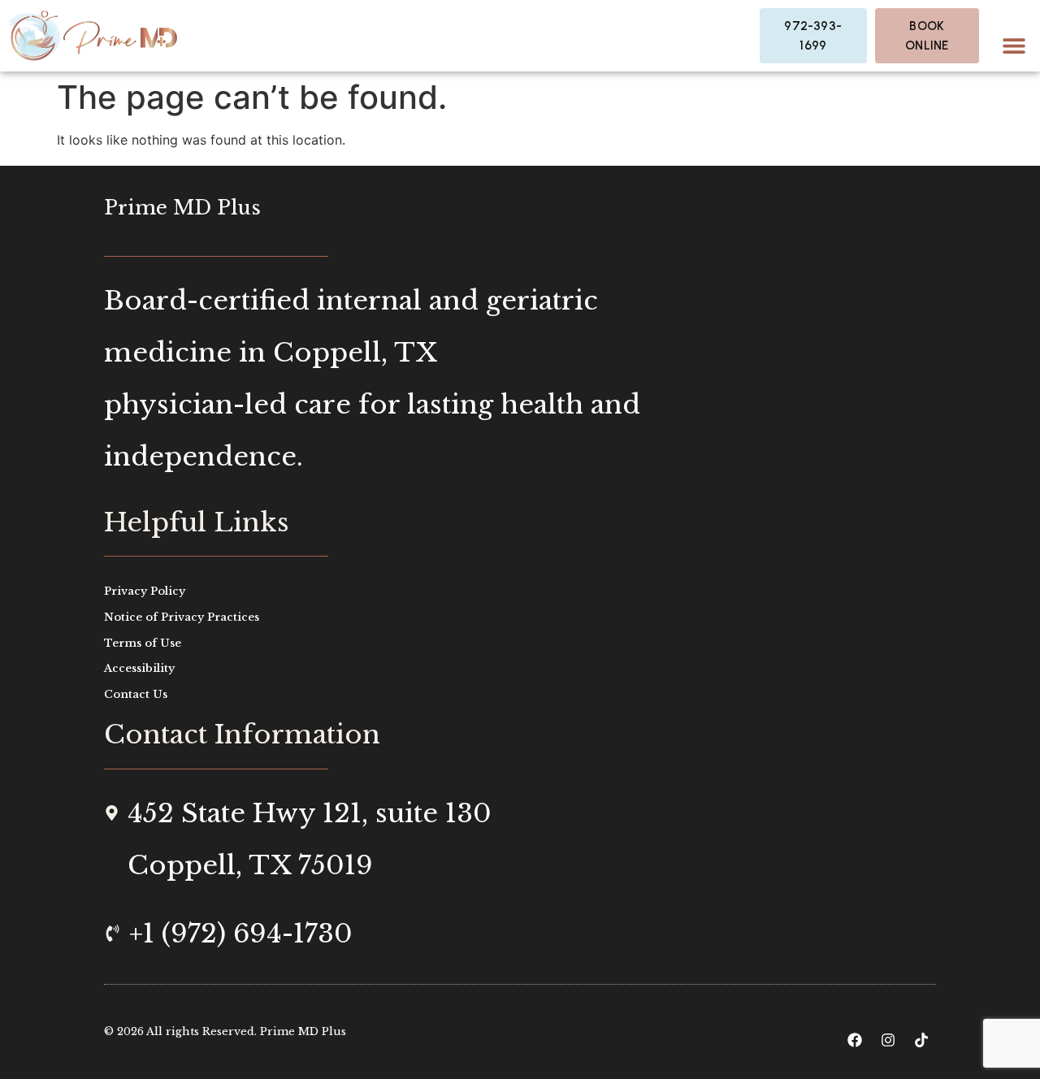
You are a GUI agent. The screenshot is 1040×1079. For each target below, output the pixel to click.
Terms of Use (142, 643)
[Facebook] (854, 1040)
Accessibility (139, 668)
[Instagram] (888, 1040)
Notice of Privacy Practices (181, 617)
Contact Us (135, 694)
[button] (1013, 45)
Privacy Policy (144, 591)
